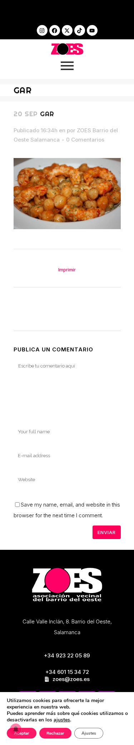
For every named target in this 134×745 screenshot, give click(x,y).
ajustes (62, 720)
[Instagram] (42, 30)
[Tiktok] (79, 30)
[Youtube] (92, 30)
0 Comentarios (85, 139)
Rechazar (55, 733)
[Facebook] (54, 30)
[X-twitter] (67, 30)
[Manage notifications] (15, 729)
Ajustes (88, 733)
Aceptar (21, 733)
